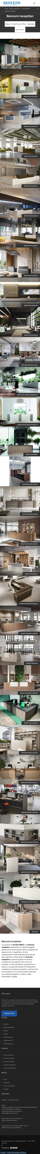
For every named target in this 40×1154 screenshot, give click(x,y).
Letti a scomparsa (9, 1086)
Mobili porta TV (8, 1040)
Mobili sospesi (8, 1037)
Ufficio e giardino (15, 8)
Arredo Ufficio (25, 8)
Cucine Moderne (9, 1055)
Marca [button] (7, 24)
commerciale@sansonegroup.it (11, 1109)
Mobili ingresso (8, 1043)
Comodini (7, 1082)
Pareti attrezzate (9, 1027)
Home (6, 8)
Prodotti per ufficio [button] (18, 24)
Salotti (6, 1034)
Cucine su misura (9, 1061)
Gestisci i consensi (20, 1152)
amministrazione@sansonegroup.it (27, 1107)
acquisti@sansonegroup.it (10, 1113)
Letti (5, 1079)
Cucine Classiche (9, 1058)
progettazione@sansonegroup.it (12, 1111)
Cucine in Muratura (9, 1065)
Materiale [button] (31, 24)
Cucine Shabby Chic (10, 1068)
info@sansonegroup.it (8, 1107)
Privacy (3, 1152)
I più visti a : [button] (20, 29)
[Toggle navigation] (34, 3)
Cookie (9, 1152)
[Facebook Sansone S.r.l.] (2, 1145)
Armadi (6, 1089)
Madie (5, 1030)
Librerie (6, 1024)
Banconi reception (10, 11)
